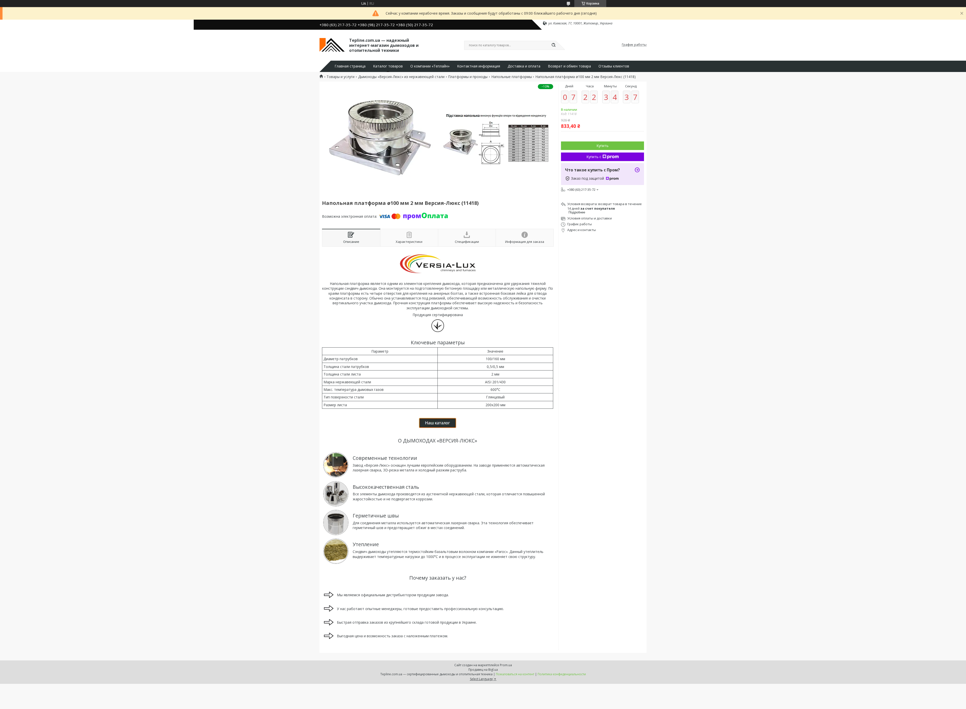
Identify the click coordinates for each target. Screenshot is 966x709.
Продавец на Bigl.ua (483, 669)
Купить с (593, 156)
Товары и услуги (340, 76)
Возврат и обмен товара (569, 66)
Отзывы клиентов (613, 66)
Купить (602, 145)
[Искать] (553, 45)
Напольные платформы (511, 76)
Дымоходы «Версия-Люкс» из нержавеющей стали (401, 76)
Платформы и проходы (468, 76)
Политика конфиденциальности (562, 674)
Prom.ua (506, 665)
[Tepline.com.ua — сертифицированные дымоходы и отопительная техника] (332, 44)
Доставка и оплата (524, 66)
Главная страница (350, 66)
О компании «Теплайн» (430, 66)
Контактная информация (478, 66)
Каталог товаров (388, 66)
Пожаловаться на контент (515, 674)
